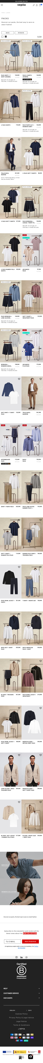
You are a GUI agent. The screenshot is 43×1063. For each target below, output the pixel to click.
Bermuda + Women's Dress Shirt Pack (6, 365)
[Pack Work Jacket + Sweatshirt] (32, 675)
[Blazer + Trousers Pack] (11, 675)
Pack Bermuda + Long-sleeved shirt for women (6, 317)
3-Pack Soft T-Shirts (8, 221)
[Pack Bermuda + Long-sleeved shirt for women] (11, 297)
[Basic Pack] (32, 440)
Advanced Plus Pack (26, 365)
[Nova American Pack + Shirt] (32, 628)
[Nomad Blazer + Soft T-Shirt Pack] (32, 770)
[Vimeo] (21, 957)
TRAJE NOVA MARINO (5, 174)
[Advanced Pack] (32, 250)
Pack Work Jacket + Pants (7, 601)
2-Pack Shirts (5, 125)
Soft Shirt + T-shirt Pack (7, 413)
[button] (33, 5)
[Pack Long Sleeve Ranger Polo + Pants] (32, 487)
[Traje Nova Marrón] (32, 393)
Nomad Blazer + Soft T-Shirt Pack (28, 789)
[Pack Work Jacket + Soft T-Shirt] (11, 723)
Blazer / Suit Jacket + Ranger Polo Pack (8, 836)
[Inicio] (21, 5)
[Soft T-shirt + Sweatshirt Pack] (32, 297)
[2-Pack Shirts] (11, 106)
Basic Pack (24, 460)
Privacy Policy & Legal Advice (21, 1018)
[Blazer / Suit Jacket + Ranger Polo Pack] (11, 817)
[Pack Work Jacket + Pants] (11, 581)
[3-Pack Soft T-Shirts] (11, 202)
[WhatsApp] (27, 957)
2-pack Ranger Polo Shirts (7, 270)
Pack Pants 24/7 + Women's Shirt (28, 125)
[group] (21, 1)
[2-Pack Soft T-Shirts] (32, 154)
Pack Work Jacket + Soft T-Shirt (7, 742)
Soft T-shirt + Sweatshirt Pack (28, 317)
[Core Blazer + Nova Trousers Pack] (11, 770)
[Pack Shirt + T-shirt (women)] (11, 56)
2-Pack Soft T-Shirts (29, 173)
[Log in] (36, 5)
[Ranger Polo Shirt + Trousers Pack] (32, 534)
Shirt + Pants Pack (7, 506)
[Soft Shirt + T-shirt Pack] (11, 393)
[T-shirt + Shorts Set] (32, 581)
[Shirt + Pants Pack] (11, 487)
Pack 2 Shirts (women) (27, 76)
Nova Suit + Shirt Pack (7, 648)
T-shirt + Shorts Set (29, 600)
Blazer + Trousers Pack (7, 695)
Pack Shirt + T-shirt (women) (6, 76)
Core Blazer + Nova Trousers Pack (7, 789)
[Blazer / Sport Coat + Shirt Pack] (32, 817)
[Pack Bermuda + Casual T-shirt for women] (32, 202)
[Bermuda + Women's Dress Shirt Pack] (11, 345)
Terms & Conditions (21, 1025)
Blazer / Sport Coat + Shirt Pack (29, 836)
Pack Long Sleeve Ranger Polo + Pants (28, 507)
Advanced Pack (26, 270)
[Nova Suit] (11, 154)
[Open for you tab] (30, 1056)
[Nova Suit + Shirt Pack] (11, 628)
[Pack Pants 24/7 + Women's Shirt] (32, 106)
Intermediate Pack (5, 460)
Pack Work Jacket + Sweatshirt (29, 695)
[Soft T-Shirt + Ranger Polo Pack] (11, 534)
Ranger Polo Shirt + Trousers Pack (29, 554)
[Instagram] (17, 957)
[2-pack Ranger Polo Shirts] (11, 250)
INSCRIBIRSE (30, 941)
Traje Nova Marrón (26, 413)
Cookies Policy (21, 1014)
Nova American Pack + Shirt (28, 648)
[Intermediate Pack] (11, 440)
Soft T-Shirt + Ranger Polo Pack (7, 554)
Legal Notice (21, 1021)
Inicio (3, 13)
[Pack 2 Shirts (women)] (32, 56)
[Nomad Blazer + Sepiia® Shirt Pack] (32, 723)
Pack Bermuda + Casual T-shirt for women (29, 222)
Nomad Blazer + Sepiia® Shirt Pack (29, 742)
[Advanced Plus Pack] (32, 345)
